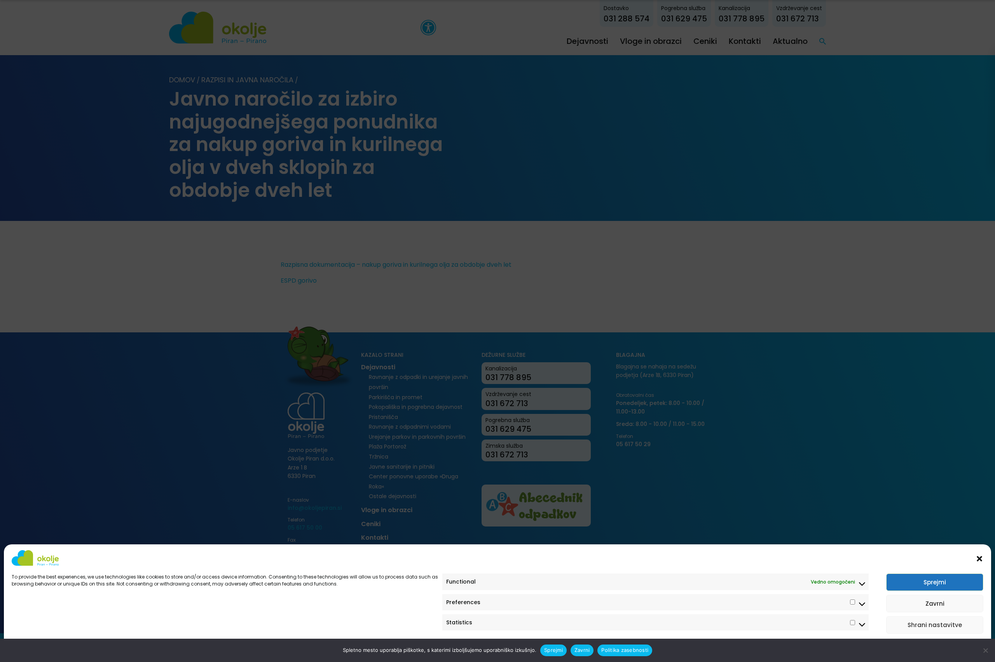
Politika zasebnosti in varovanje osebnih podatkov (71, 647)
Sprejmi (934, 582)
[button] (979, 558)
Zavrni (934, 603)
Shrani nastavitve (935, 625)
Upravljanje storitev (953, 647)
